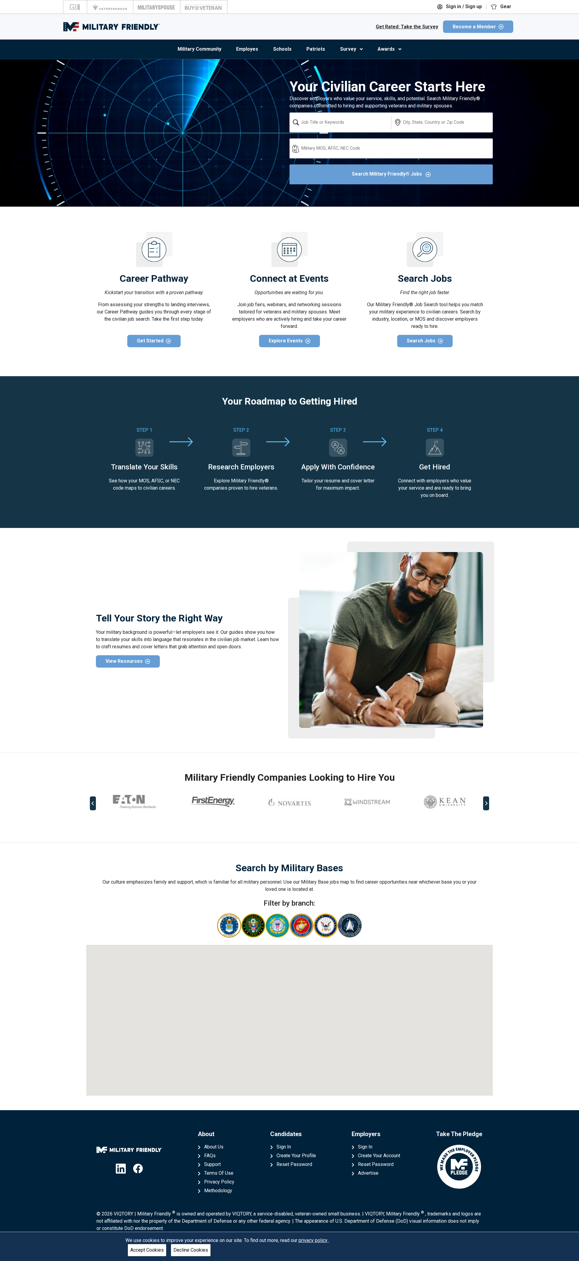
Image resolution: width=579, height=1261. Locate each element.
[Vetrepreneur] (110, 7)
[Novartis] (212, 802)
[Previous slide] (93, 803)
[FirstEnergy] (134, 802)
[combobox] (340, 122)
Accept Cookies (147, 1250)
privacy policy (314, 1240)
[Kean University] (367, 802)
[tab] (285, 823)
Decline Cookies (190, 1250)
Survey (348, 49)
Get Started (150, 341)
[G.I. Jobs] (75, 7)
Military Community (199, 49)
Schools (282, 49)
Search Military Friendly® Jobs (387, 174)
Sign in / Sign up (463, 6)
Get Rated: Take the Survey (407, 27)
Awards (386, 49)
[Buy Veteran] (203, 7)
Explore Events (286, 341)
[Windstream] (289, 802)
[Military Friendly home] (111, 27)
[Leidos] (444, 802)
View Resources (124, 661)
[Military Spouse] (156, 7)
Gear (505, 6)
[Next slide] (486, 803)
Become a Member (474, 27)
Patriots (315, 49)
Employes (247, 49)
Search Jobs (421, 341)
